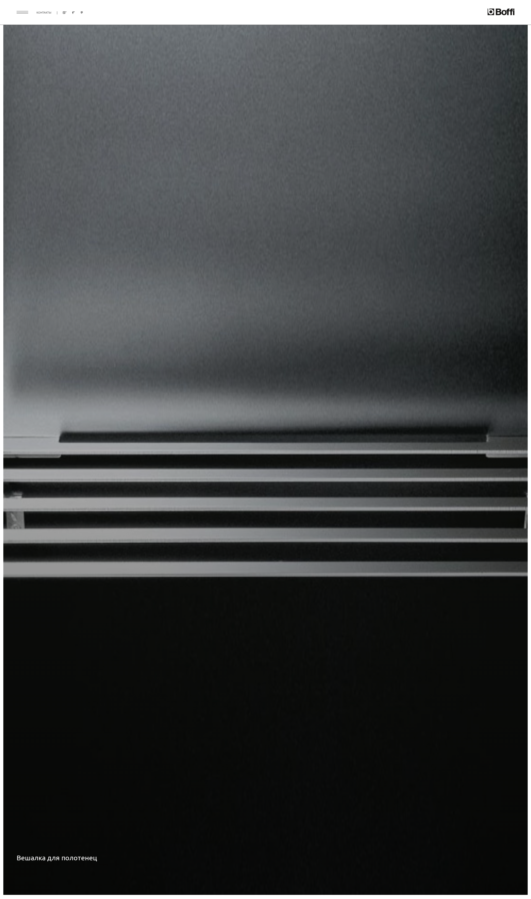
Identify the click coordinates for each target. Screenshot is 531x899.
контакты (44, 12)
